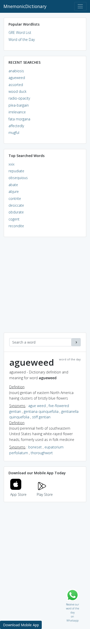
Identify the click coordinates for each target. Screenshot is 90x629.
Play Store (45, 494)
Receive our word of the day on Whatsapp (72, 603)
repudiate (16, 171)
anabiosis (16, 70)
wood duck (17, 91)
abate (13, 184)
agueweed (16, 77)
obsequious (18, 177)
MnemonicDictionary (25, 6)
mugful (13, 132)
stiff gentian (41, 417)
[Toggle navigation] (80, 6)
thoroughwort (42, 452)
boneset (35, 447)
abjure (13, 191)
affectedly (16, 125)
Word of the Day (21, 39)
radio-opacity (19, 98)
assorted (15, 84)
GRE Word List (19, 32)
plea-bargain (18, 105)
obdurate (16, 212)
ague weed (37, 405)
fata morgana (19, 119)
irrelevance (17, 112)
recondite (16, 225)
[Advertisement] (45, 287)
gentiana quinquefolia (41, 411)
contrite (14, 198)
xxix (11, 164)
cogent (14, 219)
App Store (18, 494)
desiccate (16, 205)
